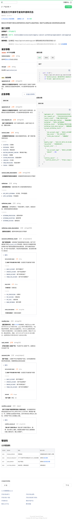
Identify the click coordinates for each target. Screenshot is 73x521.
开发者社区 (4, 500)
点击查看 (64, 44)
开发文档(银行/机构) (31, 497)
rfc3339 (16, 324)
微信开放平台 (29, 500)
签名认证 (7, 59)
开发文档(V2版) (5, 497)
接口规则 (46, 458)
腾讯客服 (28, 504)
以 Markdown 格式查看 (7, 19)
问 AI (28, 19)
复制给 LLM (20, 19)
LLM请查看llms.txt (7, 491)
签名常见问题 (47, 461)
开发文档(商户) (5, 494)
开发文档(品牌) (30, 494)
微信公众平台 (5, 504)
